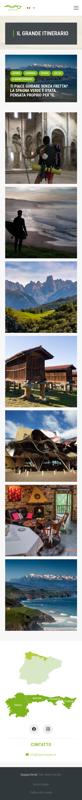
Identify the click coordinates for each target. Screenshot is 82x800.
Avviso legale (41, 784)
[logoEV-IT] (12, 8)
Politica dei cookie (41, 792)
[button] (30, 8)
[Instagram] (48, 729)
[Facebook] (34, 729)
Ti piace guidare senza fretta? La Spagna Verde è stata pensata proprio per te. (39, 90)
